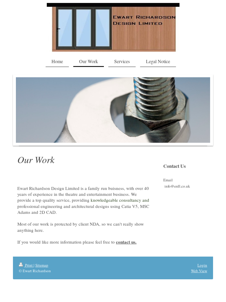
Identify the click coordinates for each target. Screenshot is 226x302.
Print (29, 265)
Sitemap (41, 265)
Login (202, 265)
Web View (199, 270)
